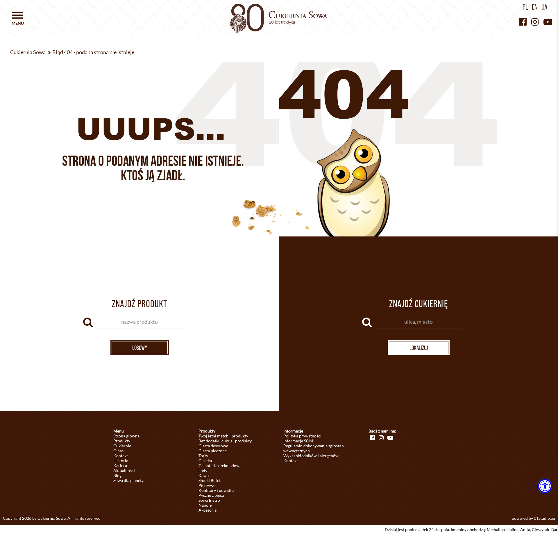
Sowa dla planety (128, 480)
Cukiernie (122, 445)
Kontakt (120, 455)
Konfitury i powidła (216, 490)
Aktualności (124, 470)
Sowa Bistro (209, 500)
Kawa (203, 475)
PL (525, 7)
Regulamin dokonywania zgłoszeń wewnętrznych (313, 448)
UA (544, 7)
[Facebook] (523, 21)
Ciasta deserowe (213, 445)
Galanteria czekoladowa (220, 465)
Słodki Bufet (209, 480)
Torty (203, 455)
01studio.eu (544, 518)
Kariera (120, 465)
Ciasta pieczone (212, 450)
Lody (202, 470)
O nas (118, 450)
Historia (120, 460)
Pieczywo (207, 485)
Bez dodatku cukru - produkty (225, 440)
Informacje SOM (298, 440)
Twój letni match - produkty (223, 435)
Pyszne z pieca (211, 495)
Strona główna (126, 435)
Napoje (205, 505)
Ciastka (205, 460)
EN (535, 7)
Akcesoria (207, 510)
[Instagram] (535, 21)
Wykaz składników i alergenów (311, 455)
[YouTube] (547, 21)
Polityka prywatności (302, 435)
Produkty (121, 440)
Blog (117, 475)
